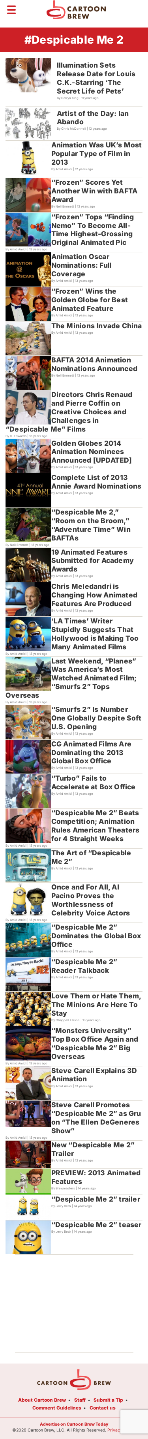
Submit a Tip (108, 1400)
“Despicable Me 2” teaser (96, 1224)
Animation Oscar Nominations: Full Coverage (81, 265)
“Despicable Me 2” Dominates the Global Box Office (96, 935)
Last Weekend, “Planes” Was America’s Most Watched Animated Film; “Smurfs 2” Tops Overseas (71, 678)
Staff (80, 1400)
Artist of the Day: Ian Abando (93, 117)
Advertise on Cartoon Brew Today (74, 1424)
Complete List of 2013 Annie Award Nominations (96, 481)
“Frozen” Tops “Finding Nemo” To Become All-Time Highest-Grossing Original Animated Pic (92, 230)
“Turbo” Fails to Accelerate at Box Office (93, 782)
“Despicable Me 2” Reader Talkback (84, 965)
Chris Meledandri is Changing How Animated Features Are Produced (94, 595)
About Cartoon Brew (42, 1400)
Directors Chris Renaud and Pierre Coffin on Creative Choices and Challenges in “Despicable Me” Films (69, 411)
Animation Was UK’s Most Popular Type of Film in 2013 (96, 153)
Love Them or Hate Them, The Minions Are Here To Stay (96, 1004)
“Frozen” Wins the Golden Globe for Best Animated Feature (89, 299)
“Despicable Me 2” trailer (95, 1199)
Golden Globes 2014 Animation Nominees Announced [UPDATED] (91, 452)
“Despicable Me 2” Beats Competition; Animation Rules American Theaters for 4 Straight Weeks (95, 826)
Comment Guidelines (56, 1408)
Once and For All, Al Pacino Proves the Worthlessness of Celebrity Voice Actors (90, 900)
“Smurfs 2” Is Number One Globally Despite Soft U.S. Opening (96, 718)
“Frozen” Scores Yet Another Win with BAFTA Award (94, 191)
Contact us (103, 1408)
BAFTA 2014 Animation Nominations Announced (94, 364)
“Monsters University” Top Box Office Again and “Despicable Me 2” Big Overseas (95, 1043)
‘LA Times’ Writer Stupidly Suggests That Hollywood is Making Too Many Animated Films (95, 634)
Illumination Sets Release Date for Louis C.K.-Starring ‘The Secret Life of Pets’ (96, 78)
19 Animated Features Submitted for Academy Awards (92, 560)
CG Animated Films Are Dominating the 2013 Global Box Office (91, 752)
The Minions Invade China (96, 326)
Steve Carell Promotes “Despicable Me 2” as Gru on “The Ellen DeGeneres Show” (96, 1118)
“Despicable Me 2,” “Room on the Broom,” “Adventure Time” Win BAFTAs (91, 525)
